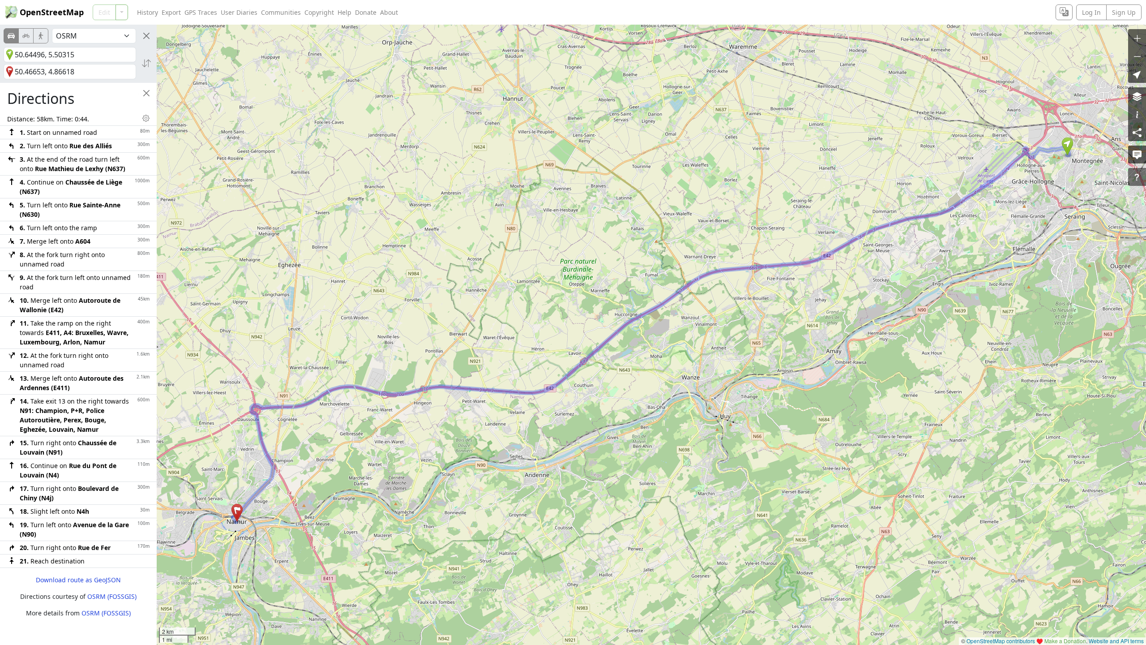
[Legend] (1137, 114)
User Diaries (239, 12)
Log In (1091, 12)
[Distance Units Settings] (146, 118)
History (147, 12)
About (389, 12)
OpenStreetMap (52, 12)
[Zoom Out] (1137, 56)
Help (344, 12)
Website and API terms (1116, 641)
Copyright (319, 12)
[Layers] (1137, 96)
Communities (281, 12)
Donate (365, 12)
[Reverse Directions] (146, 63)
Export (171, 12)
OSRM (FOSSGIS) (112, 596)
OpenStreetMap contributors (1000, 641)
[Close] (146, 36)
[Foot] (40, 35)
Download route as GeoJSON (78, 580)
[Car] (11, 35)
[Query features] (1137, 177)
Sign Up (1124, 12)
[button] (1067, 146)
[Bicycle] (26, 35)
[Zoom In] (1137, 38)
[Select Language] (1064, 12)
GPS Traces (200, 12)
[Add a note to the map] (1137, 154)
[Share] (1137, 132)
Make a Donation (1065, 641)
